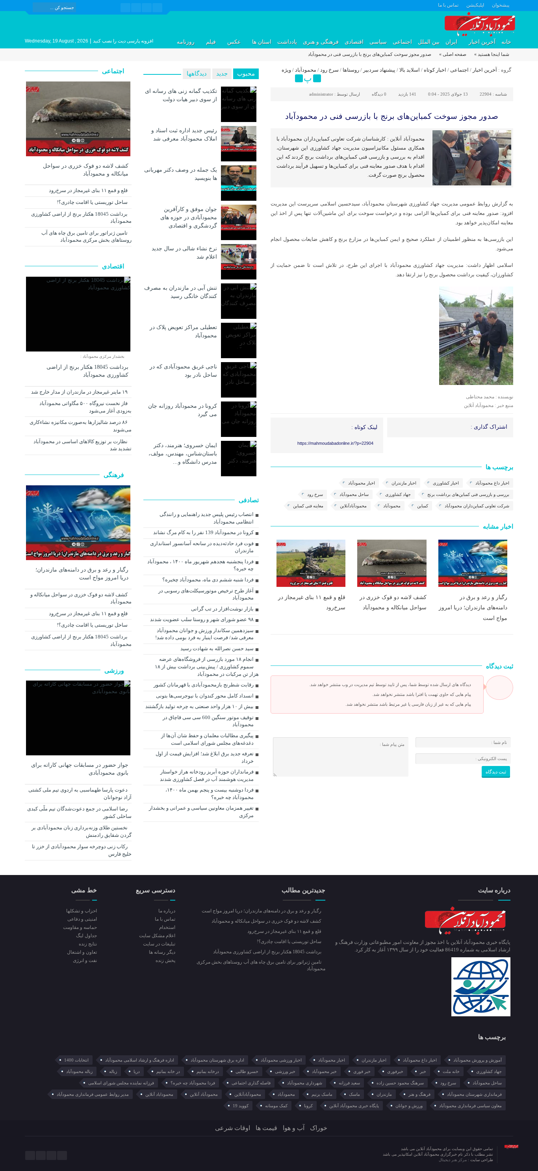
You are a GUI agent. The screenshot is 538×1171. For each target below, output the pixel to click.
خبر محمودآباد (324, 1071)
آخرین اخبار (482, 42)
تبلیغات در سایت (159, 944)
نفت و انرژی (85, 960)
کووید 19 (241, 1105)
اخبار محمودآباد (361, 483)
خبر (423, 1071)
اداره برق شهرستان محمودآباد (217, 1060)
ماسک (354, 1094)
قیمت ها (266, 1128)
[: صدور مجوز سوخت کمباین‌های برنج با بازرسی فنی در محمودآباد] (278, 78)
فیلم (211, 42)
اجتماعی (402, 42)
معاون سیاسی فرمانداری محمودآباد (470, 1105)
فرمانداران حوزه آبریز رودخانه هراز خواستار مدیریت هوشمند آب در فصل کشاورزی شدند (207, 775)
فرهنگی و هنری (321, 42)
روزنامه (186, 42)
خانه (506, 42)
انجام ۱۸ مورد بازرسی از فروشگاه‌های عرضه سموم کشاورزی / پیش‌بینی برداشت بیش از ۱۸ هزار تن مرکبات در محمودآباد (207, 666)
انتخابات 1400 (76, 1060)
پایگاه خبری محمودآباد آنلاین (354, 1105)
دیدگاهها (197, 73)
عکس (234, 42)
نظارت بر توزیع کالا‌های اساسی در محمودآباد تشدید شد (82, 445)
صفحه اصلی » (452, 54)
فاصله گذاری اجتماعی (251, 1082)
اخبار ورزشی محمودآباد (281, 1060)
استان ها (261, 42)
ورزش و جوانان (409, 1105)
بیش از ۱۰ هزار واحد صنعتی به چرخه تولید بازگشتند (199, 706)
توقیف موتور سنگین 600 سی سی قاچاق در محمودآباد (208, 721)
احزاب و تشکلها (81, 911)
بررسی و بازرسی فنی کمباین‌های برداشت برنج (468, 494)
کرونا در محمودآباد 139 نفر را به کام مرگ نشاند (203, 532)
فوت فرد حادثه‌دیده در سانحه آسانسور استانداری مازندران (202, 547)
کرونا (308, 1105)
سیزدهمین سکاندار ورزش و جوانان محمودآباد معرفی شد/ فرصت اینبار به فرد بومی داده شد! (204, 634)
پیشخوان (500, 5)
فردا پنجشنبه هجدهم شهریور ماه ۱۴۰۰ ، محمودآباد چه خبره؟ (200, 565)
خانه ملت (451, 1071)
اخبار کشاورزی (446, 483)
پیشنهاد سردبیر (379, 70)
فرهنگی (115, 475)
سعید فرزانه (349, 1082)
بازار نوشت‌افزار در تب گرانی (222, 609)
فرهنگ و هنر (419, 1094)
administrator (321, 94)
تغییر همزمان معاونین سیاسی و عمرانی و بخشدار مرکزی (201, 811)
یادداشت (287, 42)
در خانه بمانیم (168, 1071)
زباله (113, 1071)
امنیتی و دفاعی (82, 919)
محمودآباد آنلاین (204, 1094)
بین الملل (429, 42)
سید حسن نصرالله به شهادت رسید (217, 648)
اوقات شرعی (232, 1128)
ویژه (286, 70)
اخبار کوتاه (435, 70)
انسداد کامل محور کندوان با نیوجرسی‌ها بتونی (205, 696)
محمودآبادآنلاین (353, 505)
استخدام (167, 927)
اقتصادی (354, 42)
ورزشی (115, 670)
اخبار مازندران (403, 483)
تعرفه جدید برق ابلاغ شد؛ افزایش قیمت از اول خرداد (205, 757)
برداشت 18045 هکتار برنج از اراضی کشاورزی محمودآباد (81, 217)
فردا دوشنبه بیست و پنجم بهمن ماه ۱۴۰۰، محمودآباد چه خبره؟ (209, 793)
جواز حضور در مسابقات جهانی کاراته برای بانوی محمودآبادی (79, 769)
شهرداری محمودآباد (304, 1082)
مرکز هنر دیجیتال (453, 1160)
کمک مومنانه (276, 1105)
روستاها (351, 70)
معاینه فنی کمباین (308, 505)
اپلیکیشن (475, 5)
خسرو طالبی (247, 1071)
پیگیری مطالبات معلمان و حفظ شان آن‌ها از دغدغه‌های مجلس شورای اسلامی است (207, 739)
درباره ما (166, 911)
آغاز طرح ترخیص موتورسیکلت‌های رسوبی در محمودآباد (206, 594)
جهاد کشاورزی (398, 494)
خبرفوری (395, 1071)
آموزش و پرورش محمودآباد (477, 1060)
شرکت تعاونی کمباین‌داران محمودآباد (477, 505)
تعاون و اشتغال (82, 952)
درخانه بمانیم (208, 1071)
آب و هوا (293, 1128)
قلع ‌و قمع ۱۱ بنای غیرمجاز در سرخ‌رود (89, 190)
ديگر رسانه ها (162, 952)
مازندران (384, 1094)
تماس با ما (448, 5)
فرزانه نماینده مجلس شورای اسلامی (121, 1082)
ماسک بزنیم (322, 1094)
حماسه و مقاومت (80, 927)
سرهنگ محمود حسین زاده (400, 1082)
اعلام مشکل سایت (157, 935)
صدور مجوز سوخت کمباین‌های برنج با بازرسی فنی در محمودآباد (391, 116)
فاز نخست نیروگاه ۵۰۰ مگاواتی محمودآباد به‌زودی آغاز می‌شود (85, 407)
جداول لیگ (86, 935)
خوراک (318, 1128)
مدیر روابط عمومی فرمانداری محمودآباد (93, 1094)
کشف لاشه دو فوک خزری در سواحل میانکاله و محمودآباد (85, 170)
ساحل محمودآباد (354, 494)
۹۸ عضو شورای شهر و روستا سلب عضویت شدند (202, 619)
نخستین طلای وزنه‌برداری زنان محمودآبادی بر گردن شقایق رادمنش (82, 831)
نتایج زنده (88, 944)
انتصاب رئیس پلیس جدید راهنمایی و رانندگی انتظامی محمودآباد (207, 518)
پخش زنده (165, 960)
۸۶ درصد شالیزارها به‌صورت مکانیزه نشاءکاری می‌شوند (81, 426)
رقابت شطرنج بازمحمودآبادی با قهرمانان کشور (204, 685)
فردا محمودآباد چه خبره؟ (193, 1082)
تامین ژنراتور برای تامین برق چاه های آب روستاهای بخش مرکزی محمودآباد (86, 236)
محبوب (246, 73)
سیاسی (378, 42)
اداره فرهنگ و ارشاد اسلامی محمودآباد (139, 1060)
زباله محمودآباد (79, 1071)
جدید (222, 73)
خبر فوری (362, 1071)
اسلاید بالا (409, 70)
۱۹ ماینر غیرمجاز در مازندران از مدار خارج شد (80, 392)
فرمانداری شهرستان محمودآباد (474, 1094)
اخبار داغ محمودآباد (492, 483)
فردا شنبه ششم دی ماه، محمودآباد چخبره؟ (208, 580)
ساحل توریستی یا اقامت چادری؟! (93, 202)
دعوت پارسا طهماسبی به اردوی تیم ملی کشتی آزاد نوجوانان (80, 793)
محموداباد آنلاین (159, 1094)
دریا (137, 1071)
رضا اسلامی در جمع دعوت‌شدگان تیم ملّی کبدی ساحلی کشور (79, 812)
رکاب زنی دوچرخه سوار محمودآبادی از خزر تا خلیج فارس (82, 850)
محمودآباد (305, 70)
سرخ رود (329, 70)
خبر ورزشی (285, 1071)
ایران (451, 42)
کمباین (422, 505)
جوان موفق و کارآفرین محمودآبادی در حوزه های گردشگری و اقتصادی (188, 217)
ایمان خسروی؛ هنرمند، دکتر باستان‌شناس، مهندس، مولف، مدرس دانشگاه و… (182, 453)
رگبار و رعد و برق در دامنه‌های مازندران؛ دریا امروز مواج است (473, 607)
